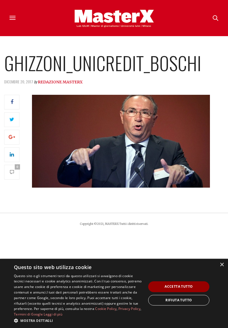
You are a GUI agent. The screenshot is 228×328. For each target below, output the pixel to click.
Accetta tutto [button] (179, 286)
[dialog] (114, 293)
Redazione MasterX (60, 82)
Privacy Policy (129, 308)
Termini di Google (28, 314)
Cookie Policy (106, 308)
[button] (78, 320)
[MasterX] (114, 18)
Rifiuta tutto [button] (178, 300)
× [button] (222, 265)
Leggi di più (53, 314)
